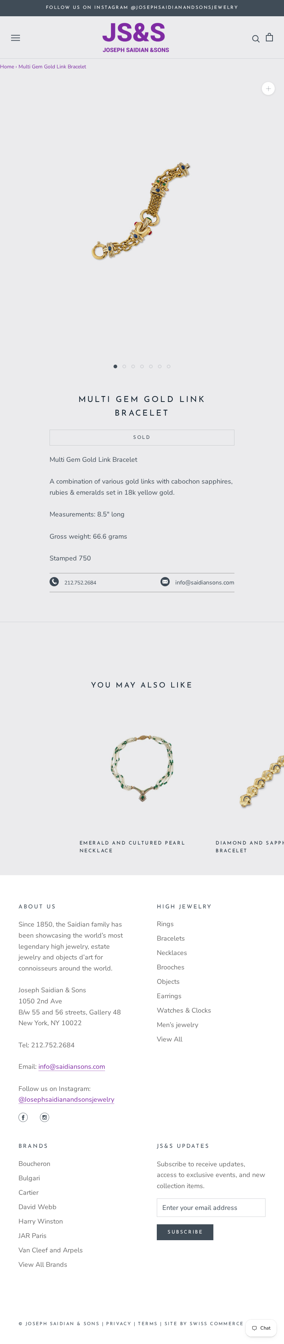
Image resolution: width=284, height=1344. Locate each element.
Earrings (169, 996)
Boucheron (34, 1163)
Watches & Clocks (184, 1010)
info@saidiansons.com (71, 1066)
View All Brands (42, 1264)
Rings (165, 924)
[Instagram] (44, 1118)
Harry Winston (40, 1221)
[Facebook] (23, 1118)
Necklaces (172, 952)
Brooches (171, 967)
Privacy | (122, 1324)
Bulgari (29, 1178)
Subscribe (185, 1232)
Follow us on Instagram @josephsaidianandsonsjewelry (142, 8)
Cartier (28, 1192)
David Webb (37, 1207)
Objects (168, 981)
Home (7, 66)
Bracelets (171, 938)
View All (169, 1039)
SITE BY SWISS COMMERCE (204, 1324)
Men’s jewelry (177, 1024)
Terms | (151, 1324)
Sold (142, 437)
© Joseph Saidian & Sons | (62, 1324)
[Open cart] (269, 37)
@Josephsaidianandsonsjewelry (66, 1099)
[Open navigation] (15, 37)
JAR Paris (32, 1235)
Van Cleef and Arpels (50, 1250)
